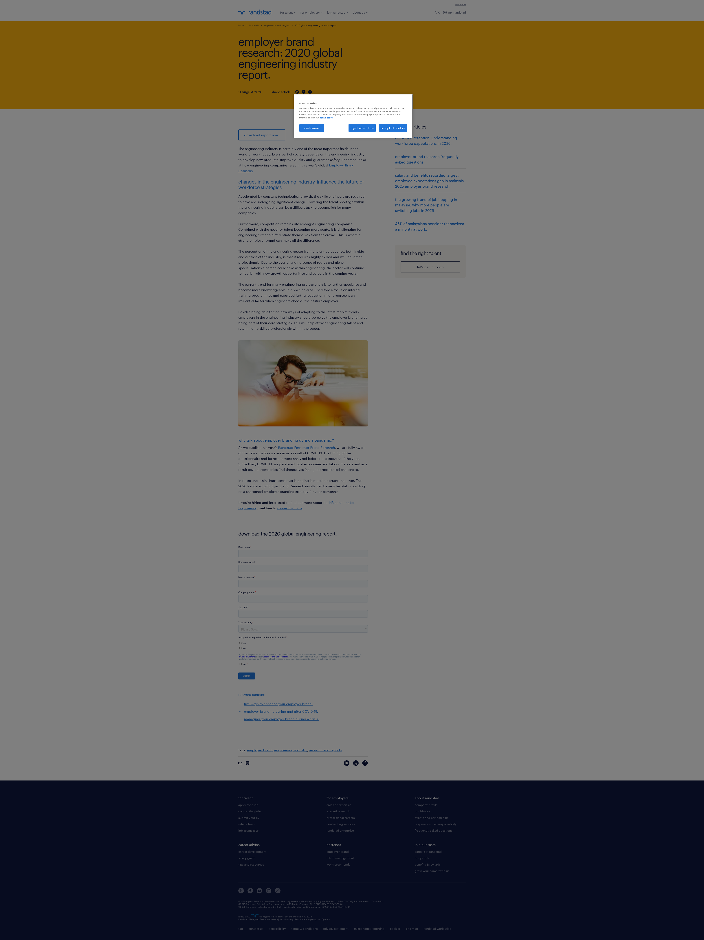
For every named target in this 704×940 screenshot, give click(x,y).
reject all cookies (362, 128)
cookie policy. (326, 117)
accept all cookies (393, 128)
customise (311, 128)
